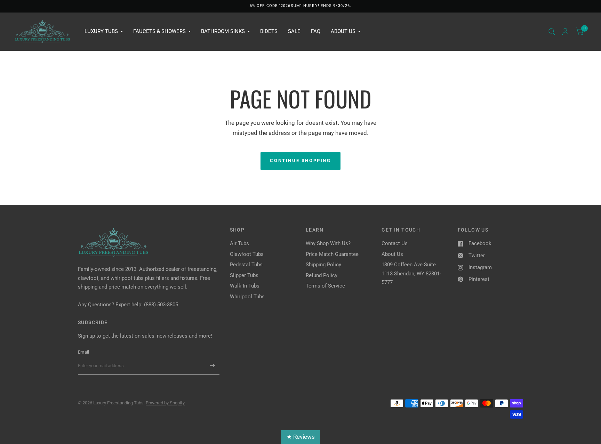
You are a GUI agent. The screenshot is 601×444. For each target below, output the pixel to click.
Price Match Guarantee (332, 254)
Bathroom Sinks (223, 31)
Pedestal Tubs (246, 264)
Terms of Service (325, 286)
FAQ (315, 31)
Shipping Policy (323, 264)
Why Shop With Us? (328, 243)
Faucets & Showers (159, 31)
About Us (343, 31)
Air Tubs (239, 243)
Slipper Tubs (244, 275)
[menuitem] (103, 32)
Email (83, 352)
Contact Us (395, 243)
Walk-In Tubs (244, 286)
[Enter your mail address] (212, 366)
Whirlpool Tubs (247, 296)
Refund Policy (321, 275)
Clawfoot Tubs (247, 254)
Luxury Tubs (101, 31)
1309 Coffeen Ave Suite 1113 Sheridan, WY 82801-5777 (411, 273)
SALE (294, 31)
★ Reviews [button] (301, 436)
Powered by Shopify (165, 402)
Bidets (269, 31)
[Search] (552, 32)
